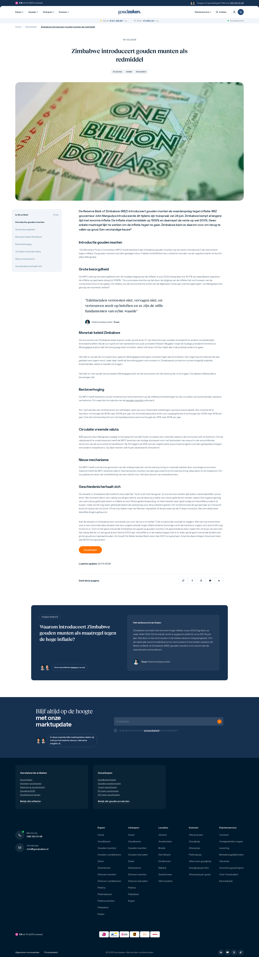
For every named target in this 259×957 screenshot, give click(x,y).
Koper (101, 913)
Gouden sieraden (138, 854)
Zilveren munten (107, 874)
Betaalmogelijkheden (231, 854)
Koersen (63, 12)
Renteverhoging (23, 244)
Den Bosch (164, 854)
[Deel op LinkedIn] (219, 581)
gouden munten (135, 400)
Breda (161, 847)
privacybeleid (151, 730)
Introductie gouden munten (30, 222)
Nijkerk (162, 867)
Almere (162, 834)
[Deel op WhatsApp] (210, 581)
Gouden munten (107, 847)
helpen (74, 667)
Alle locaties (165, 880)
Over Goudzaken (228, 874)
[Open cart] (241, 12)
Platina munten (106, 900)
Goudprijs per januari (30, 794)
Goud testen (26, 779)
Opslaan (32, 12)
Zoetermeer (165, 874)
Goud (101, 834)
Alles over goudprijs (200, 861)
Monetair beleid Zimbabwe (28, 236)
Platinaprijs (195, 854)
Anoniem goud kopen (31, 783)
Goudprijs (194, 841)
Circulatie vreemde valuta (28, 251)
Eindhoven (164, 861)
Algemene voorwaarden (27, 952)
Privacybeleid (51, 952)
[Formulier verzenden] (219, 721)
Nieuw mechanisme (25, 259)
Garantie (224, 861)
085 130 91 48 (237, 3)
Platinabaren (105, 894)
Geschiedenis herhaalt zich (28, 266)
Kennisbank (31, 27)
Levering (224, 847)
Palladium (103, 907)
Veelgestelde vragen (231, 841)
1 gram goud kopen (107, 787)
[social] (221, 952)
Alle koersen (196, 834)
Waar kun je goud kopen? (32, 787)
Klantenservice (202, 12)
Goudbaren (104, 841)
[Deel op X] (201, 581)
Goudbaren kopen (107, 779)
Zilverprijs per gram (200, 874)
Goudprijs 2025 (27, 791)
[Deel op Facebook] (192, 581)
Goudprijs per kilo (199, 867)
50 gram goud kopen (108, 791)
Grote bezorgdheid (25, 229)
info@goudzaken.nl (37, 849)
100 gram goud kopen (109, 794)
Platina (101, 887)
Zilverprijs (194, 847)
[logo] (129, 12)
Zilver (101, 861)
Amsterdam (165, 841)
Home (18, 27)
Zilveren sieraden (138, 880)
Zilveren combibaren (109, 880)
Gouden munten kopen (109, 783)
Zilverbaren (104, 867)
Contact (224, 834)
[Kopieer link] (183, 581)
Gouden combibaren (109, 854)
